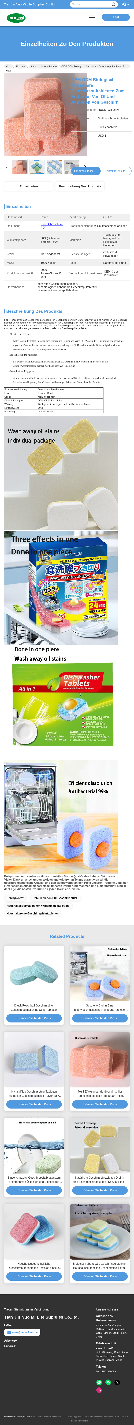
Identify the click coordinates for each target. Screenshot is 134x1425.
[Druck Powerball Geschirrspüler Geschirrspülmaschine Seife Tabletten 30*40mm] (34, 973)
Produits (20, 66)
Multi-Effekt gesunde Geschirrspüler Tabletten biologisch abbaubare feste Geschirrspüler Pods (100, 1094)
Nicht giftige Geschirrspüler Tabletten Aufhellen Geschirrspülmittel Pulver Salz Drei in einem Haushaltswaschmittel (34, 1094)
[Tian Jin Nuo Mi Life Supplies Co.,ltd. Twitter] (117, 1382)
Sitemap (26, 1417)
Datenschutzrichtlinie (13, 1417)
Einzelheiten (29, 186)
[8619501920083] (99, 1382)
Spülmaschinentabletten (43, 66)
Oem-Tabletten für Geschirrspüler (54, 898)
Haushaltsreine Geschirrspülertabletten (33, 913)
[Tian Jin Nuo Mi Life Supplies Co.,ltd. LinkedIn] (99, 1390)
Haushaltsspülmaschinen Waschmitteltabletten (38, 905)
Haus (8, 66)
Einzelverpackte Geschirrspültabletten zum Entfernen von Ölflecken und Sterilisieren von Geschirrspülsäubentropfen (34, 1180)
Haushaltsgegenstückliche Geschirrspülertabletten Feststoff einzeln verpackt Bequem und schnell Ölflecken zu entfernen (34, 1266)
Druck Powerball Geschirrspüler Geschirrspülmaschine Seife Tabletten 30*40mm (34, 1008)
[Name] (113, 4)
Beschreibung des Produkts (80, 186)
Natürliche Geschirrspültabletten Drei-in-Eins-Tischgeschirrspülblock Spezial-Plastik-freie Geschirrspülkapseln (100, 1180)
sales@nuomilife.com (25, 1332)
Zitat (116, 17)
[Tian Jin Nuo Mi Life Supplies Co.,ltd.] (23, 17)
